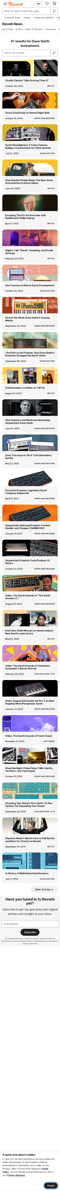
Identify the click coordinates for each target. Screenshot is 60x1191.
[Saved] (47, 3)
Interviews (50, 29)
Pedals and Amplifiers (44, 17)
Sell (38, 3)
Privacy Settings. (16, 1175)
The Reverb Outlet (12, 17)
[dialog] (30, 1171)
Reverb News (12, 24)
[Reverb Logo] (15, 4)
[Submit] (54, 52)
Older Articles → (44, 889)
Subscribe (30, 932)
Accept (50, 1185)
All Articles (7, 29)
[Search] (54, 11)
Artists (19, 29)
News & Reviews (34, 29)
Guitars (27, 17)
